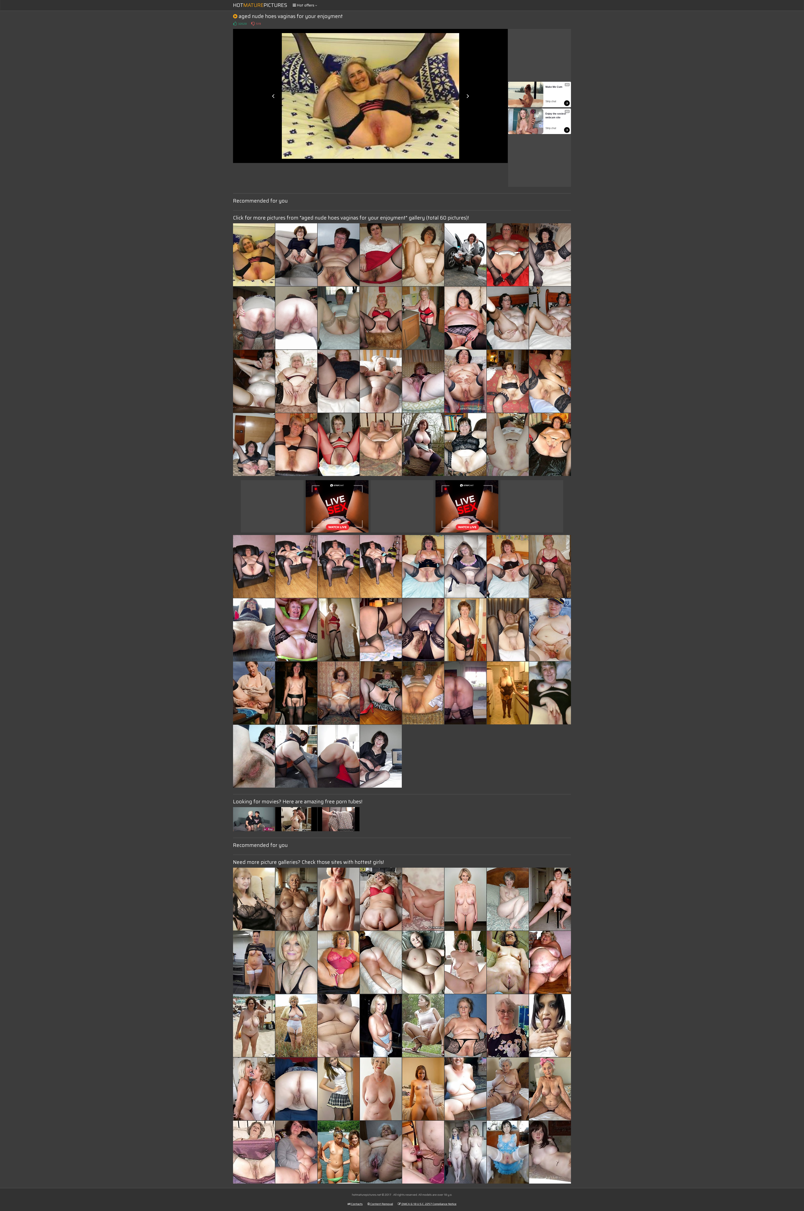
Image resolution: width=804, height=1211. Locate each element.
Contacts (356, 1204)
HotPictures (260, 5)
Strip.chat (550, 101)
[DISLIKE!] (253, 24)
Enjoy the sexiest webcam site (556, 115)
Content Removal (381, 1204)
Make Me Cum (553, 86)
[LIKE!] (235, 24)
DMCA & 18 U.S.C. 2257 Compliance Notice (428, 1204)
